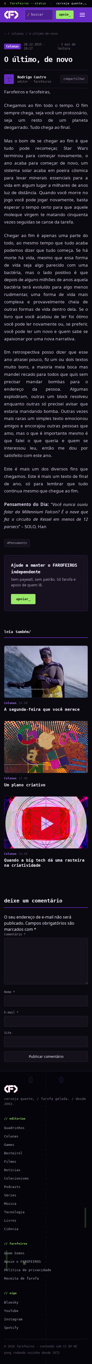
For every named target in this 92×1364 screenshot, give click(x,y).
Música (10, 1204)
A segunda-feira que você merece (41, 709)
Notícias (12, 1170)
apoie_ (65, 14)
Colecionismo (16, 1178)
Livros (10, 1220)
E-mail (11, 1012)
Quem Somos (14, 1253)
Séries (10, 1195)
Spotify (11, 1328)
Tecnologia (14, 1212)
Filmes (10, 1161)
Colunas (12, 46)
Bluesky (11, 1302)
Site (7, 1033)
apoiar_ (23, 599)
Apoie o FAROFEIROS (22, 1261)
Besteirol (13, 1153)
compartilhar (74, 79)
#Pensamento (17, 543)
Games (9, 1145)
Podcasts (12, 1187)
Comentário (15, 934)
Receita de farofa (21, 1278)
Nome (9, 992)
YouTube (11, 1311)
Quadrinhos (14, 1128)
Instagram (13, 1319)
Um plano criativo (24, 785)
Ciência (11, 1229)
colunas (17, 33)
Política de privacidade (27, 1270)
